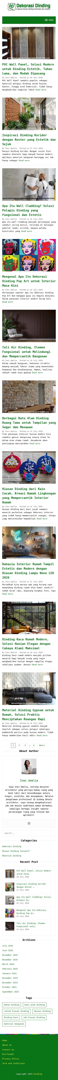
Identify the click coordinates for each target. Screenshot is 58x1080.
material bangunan (14, 1024)
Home (4, 1040)
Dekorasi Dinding (11, 846)
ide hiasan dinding (34, 1017)
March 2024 (8, 964)
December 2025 (10, 955)
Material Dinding (11, 856)
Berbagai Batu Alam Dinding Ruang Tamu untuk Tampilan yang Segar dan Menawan (29, 422)
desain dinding (42, 1011)
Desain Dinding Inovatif (16, 851)
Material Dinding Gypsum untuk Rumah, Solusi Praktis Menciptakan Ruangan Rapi (28, 714)
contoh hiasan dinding (16, 1011)
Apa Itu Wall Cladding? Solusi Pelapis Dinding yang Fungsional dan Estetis (28, 210)
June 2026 (7, 950)
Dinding (38, 1074)
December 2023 (10, 978)
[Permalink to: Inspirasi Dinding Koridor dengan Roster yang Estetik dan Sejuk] (29, 114)
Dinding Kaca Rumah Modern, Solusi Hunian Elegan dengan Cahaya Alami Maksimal (26, 643)
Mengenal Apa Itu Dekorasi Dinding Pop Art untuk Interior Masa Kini (29, 281)
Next (41, 745)
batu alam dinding (35, 1005)
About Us (7, 1045)
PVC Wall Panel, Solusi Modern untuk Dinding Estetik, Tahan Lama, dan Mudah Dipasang (28, 69)
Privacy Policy (10, 1059)
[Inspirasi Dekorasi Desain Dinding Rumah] (29, 7)
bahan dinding (11, 1005)
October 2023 (9, 987)
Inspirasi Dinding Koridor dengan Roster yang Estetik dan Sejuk (29, 139)
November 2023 (10, 983)
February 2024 (10, 969)
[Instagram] (29, 823)
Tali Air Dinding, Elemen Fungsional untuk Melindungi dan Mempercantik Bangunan (26, 352)
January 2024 (9, 973)
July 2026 (7, 946)
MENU (51, 20)
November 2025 (10, 960)
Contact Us (8, 1050)
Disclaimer (8, 1054)
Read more (41, 90)
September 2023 (10, 992)
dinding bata (11, 1017)
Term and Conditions (13, 1063)
